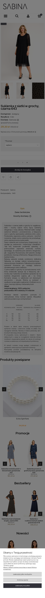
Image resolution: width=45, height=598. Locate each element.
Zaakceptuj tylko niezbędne (22, 574)
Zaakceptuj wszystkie (22, 586)
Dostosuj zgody (22, 580)
